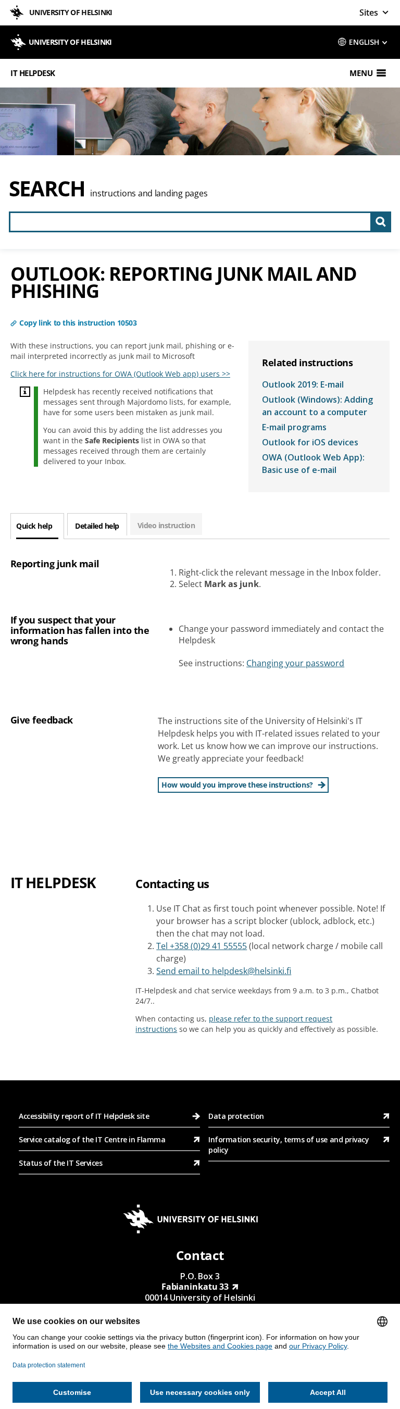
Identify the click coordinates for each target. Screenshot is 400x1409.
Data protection (236, 1116)
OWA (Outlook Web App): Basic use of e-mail (313, 464)
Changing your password (295, 663)
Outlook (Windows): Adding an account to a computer (317, 406)
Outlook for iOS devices (310, 442)
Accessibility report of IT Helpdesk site (84, 1116)
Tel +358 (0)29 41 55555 (201, 946)
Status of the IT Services (60, 1163)
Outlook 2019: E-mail (303, 384)
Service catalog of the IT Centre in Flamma (92, 1139)
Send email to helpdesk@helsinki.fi (223, 971)
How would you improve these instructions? (237, 785)
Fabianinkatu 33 (195, 1286)
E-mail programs (294, 427)
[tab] (37, 526)
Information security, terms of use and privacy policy (288, 1144)
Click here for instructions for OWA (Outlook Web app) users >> (120, 374)
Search (47, 188)
